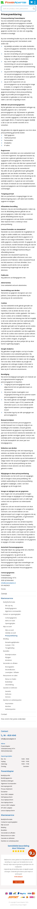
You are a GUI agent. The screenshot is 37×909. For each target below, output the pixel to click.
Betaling (6, 639)
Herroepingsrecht (6, 786)
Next (31, 871)
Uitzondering (9, 685)
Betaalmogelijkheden (12, 642)
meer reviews (18, 882)
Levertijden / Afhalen (12, 672)
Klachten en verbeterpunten (12, 700)
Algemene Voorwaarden (8, 783)
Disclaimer (4, 792)
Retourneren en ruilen (10, 675)
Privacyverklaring (11, 636)
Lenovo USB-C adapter (8, 805)
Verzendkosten (10, 670)
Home (3, 589)
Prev (5, 871)
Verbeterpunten (10, 709)
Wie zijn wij (9, 606)
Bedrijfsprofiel (5, 775)
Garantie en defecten (10, 688)
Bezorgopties (9, 667)
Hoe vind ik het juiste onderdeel (13, 719)
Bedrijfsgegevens (11, 608)
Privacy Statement (6, 789)
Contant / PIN (9, 645)
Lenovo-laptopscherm (8, 810)
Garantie (8, 691)
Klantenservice (7, 598)
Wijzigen (8, 657)
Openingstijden (10, 623)
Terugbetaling (9, 648)
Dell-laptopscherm (6, 797)
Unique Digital (22, 905)
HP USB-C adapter (6, 808)
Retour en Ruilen (10, 679)
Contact (4, 714)
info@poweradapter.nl (8, 583)
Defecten (8, 694)
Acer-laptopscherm (7, 802)
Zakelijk (4, 594)
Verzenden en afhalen (10, 663)
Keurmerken (9, 704)
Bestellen (6, 651)
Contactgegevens (11, 618)
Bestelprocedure (10, 655)
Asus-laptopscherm (7, 800)
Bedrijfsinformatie (9, 602)
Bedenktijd (8, 682)
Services (8, 697)
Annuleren (8, 660)
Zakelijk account (10, 633)
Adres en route (10, 621)
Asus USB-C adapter (7, 794)
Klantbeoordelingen (7, 781)
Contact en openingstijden (12, 614)
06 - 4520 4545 (9, 735)
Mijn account (7, 626)
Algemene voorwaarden (13, 611)
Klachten (8, 706)
